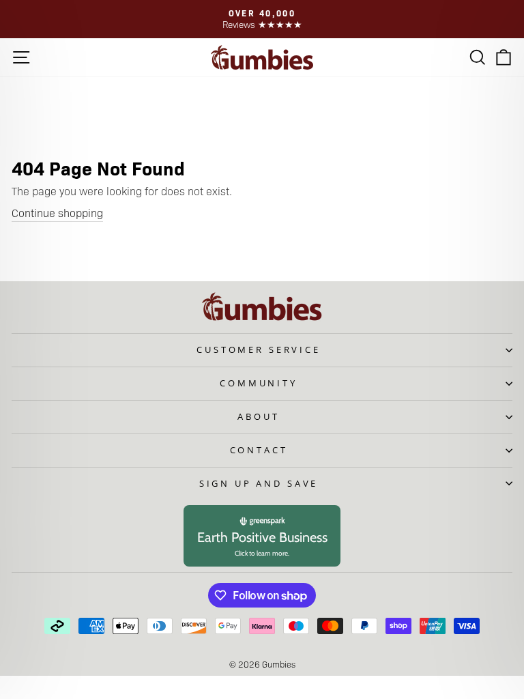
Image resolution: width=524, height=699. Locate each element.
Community (258, 383)
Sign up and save (258, 483)
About (258, 416)
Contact (259, 450)
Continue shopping (57, 212)
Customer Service (258, 349)
